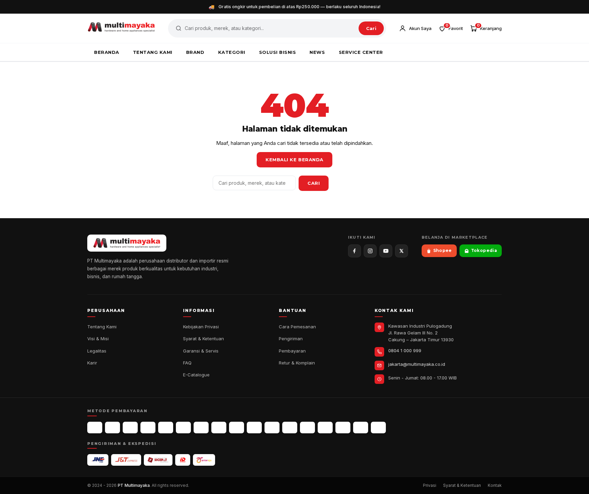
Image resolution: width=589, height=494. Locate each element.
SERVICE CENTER (361, 52)
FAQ (187, 362)
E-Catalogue (196, 374)
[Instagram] (370, 250)
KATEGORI (231, 52)
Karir (92, 362)
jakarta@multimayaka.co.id (416, 364)
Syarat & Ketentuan (203, 338)
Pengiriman (291, 338)
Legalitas (96, 351)
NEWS (317, 52)
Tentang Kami (102, 326)
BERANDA (106, 52)
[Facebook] (354, 250)
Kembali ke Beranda (294, 159)
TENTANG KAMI (152, 52)
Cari (371, 28)
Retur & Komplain (297, 362)
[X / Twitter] (401, 250)
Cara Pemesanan (297, 326)
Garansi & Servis (200, 351)
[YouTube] (385, 250)
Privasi (429, 485)
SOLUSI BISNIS (277, 52)
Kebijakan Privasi (201, 326)
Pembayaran (292, 351)
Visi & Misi (98, 338)
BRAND (195, 52)
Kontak (495, 485)
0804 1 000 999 (404, 350)
